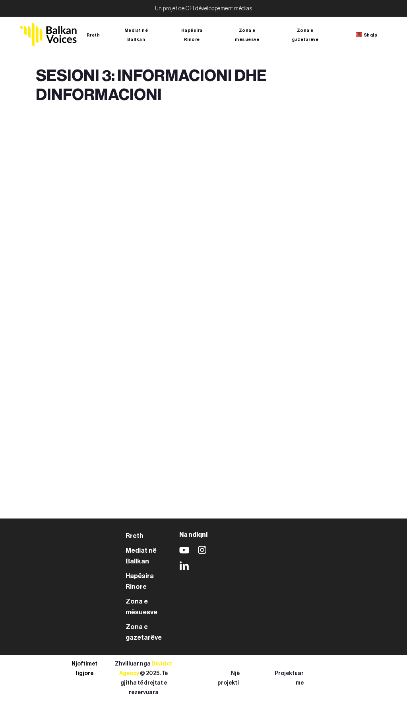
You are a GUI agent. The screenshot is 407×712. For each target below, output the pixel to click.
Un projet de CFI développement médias (203, 9)
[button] (134, 535)
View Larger (76, 182)
